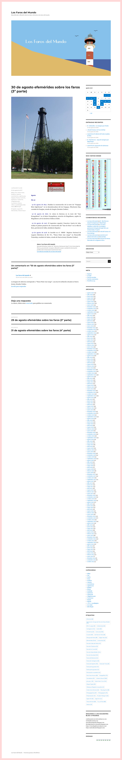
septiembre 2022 (91, 375)
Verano (89, 704)
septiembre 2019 (91, 437)
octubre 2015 (90, 519)
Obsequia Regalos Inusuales (95, 687)
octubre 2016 (90, 499)
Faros (22, 192)
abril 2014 (89, 551)
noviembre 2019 (91, 434)
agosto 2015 (90, 523)
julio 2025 (89, 315)
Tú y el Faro (101, 701)
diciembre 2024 (91, 327)
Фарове (89, 601)
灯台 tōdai (89, 605)
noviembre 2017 (91, 476)
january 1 (89, 681)
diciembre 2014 (91, 537)
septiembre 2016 (91, 500)
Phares (18, 197)
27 (98, 107)
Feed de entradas (91, 277)
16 (109, 101)
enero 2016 (90, 514)
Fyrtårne (13, 194)
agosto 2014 (90, 544)
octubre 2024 (90, 331)
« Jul (91, 113)
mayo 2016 (90, 507)
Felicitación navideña (93, 672)
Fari (16, 192)
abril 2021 (89, 404)
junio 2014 (90, 547)
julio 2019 (89, 441)
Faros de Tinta (104, 663)
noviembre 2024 (91, 329)
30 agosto (13, 209)
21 (101, 104)
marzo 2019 (90, 448)
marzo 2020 (90, 427)
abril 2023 (89, 362)
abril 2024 (90, 341)
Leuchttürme (14, 196)
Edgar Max (103, 637)
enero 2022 (90, 389)
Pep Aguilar (105, 690)
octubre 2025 (90, 310)
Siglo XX (98, 698)
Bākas (13, 192)
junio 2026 (90, 296)
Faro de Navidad (92, 655)
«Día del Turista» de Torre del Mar (96, 130)
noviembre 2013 (91, 560)
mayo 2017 (90, 486)
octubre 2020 (90, 415)
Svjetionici (14, 199)
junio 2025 (90, 317)
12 (94, 101)
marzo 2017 (90, 490)
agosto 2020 (90, 418)
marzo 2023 (90, 364)
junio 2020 (90, 422)
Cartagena (90, 629)
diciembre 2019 (91, 432)
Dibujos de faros (91, 637)
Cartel (99, 629)
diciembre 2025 (91, 307)
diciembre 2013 (91, 558)
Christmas (90, 631)
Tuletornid (20, 199)
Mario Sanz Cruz (100, 681)
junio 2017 (90, 485)
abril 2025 (90, 320)
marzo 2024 (90, 343)
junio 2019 (90, 443)
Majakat (13, 197)
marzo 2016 (90, 511)
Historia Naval (22, 210)
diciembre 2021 (91, 390)
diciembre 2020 (91, 411)
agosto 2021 (90, 397)
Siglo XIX (89, 698)
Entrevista (101, 640)
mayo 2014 (90, 549)
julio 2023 (89, 357)
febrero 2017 (90, 492)
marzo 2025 (90, 322)
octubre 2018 (90, 457)
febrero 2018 (90, 471)
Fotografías (103, 675)
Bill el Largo (90, 626)
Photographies (91, 693)
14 (101, 101)
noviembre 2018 (91, 455)
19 (94, 104)
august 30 (19, 209)
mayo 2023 (90, 361)
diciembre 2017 (91, 474)
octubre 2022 (90, 373)
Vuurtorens (14, 203)
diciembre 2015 (91, 516)
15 (105, 101)
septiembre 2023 (91, 354)
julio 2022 (89, 378)
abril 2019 (89, 446)
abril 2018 (89, 467)
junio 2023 (90, 359)
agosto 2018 (90, 460)
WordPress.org (91, 281)
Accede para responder (18, 286)
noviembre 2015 (91, 518)
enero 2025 (90, 326)
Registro (89, 274)
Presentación (91, 695)
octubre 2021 (90, 394)
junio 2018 (90, 464)
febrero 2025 (90, 324)
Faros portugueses (92, 666)
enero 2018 (90, 472)
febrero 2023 (90, 366)
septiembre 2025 (91, 312)
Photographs (103, 693)
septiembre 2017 (91, 479)
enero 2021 (90, 410)
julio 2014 (89, 546)
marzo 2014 (90, 553)
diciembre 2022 (91, 369)
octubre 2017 (90, 478)
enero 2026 (90, 305)
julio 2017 (89, 483)
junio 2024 (90, 338)
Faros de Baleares (92, 658)
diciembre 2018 (91, 453)
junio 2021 (90, 401)
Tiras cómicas (91, 701)
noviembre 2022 (91, 371)
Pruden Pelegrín (102, 695)
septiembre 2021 (91, 396)
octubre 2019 (90, 436)
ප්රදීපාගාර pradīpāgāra (17, 204)
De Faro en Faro (100, 634)
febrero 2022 (90, 387)
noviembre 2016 (91, 497)
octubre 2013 (90, 561)
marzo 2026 (90, 301)
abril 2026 (90, 300)
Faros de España (92, 663)
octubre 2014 (90, 540)
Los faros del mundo (16, 188)
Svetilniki (22, 197)
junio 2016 (90, 506)
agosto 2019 (90, 439)
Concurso (99, 631)
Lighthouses (22, 196)
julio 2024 (89, 336)
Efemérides (14, 210)
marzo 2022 (90, 385)
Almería (89, 619)
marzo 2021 (90, 406)
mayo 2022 (90, 382)
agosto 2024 (90, 334)
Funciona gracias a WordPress (32, 752)
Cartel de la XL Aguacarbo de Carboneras (97, 145)
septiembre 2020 (91, 416)
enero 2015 (90, 535)
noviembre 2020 (91, 413)
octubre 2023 (90, 352)
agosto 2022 (90, 376)
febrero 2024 (90, 345)
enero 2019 (90, 451)
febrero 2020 (90, 429)
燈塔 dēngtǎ (18, 206)
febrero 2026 (90, 303)
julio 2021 (89, 399)
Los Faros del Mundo (23, 12)
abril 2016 (89, 509)
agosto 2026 (90, 293)
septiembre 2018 (91, 458)
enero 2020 (90, 430)
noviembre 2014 (91, 539)
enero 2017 (90, 493)
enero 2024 (90, 347)
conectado (29, 303)
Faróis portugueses (92, 669)
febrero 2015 (90, 533)
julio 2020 (89, 420)
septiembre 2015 (91, 521)
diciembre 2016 (91, 495)
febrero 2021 (90, 408)
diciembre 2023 (91, 348)
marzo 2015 (90, 532)
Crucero (89, 634)
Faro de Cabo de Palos (93, 643)
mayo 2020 (90, 423)
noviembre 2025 (91, 308)
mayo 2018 (90, 465)
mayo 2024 (90, 340)
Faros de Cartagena (92, 661)
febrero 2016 (90, 512)
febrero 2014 (90, 554)
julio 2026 (90, 294)
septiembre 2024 (91, 333)
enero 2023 (90, 368)
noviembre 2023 (91, 350)
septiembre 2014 (91, 542)
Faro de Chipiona (92, 646)
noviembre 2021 (91, 392)
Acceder (89, 275)
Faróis (19, 192)
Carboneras (101, 626)
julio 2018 (89, 462)
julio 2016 (89, 504)
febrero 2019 (90, 450)
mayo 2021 (90, 403)
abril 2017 (89, 488)
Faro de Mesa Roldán (93, 652)
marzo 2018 (90, 469)
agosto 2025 (90, 314)
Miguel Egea (91, 684)
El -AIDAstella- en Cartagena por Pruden (98, 126)
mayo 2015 (90, 528)
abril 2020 (90, 425)
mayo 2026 (90, 298)
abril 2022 (90, 383)
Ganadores (90, 678)
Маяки (20, 203)
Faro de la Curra (91, 649)
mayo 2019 (90, 444)
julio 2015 (89, 525)
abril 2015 (89, 530)
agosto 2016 (90, 502)
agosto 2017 (90, 481)
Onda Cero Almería (92, 690)
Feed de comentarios (92, 279)
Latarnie (18, 194)
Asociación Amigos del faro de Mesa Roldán (98, 622)
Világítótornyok (15, 201)
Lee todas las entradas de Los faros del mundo (49, 251)
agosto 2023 (90, 355)
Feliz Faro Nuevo (92, 675)
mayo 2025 (90, 319)
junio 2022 (90, 380)
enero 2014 (90, 556)
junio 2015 (90, 526)
